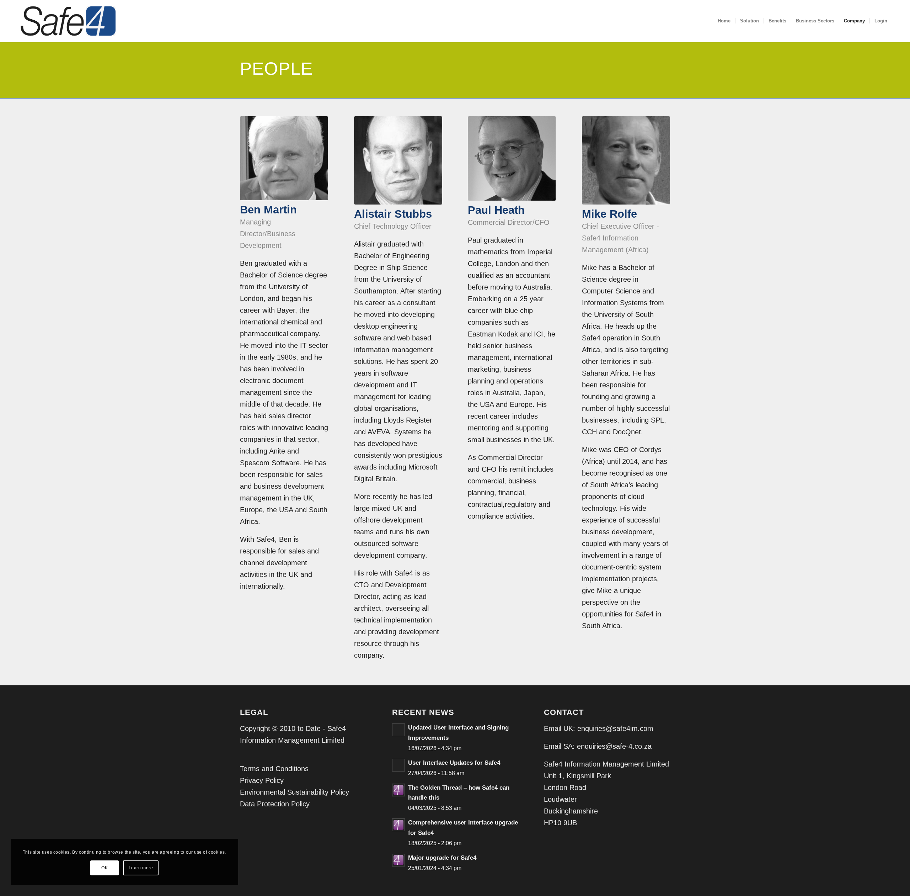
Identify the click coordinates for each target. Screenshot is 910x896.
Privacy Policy (262, 780)
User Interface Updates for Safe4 (454, 762)
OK (104, 867)
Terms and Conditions (274, 769)
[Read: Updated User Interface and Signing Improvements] (398, 729)
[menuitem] (724, 21)
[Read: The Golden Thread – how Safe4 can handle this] (398, 790)
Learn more (141, 867)
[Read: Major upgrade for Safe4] (398, 860)
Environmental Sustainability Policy (294, 792)
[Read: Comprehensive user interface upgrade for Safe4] (398, 824)
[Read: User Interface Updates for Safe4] (398, 765)
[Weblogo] (68, 21)
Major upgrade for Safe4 (442, 857)
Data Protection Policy (275, 804)
